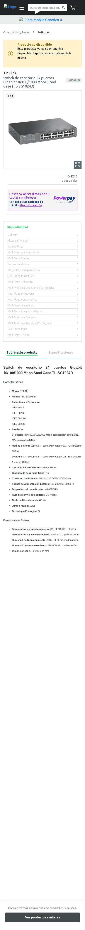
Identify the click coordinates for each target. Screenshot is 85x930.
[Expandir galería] (78, 165)
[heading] (22, 353)
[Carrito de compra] (73, 7)
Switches (43, 32)
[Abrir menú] (21, 7)
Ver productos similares (42, 917)
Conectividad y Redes (16, 32)
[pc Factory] (10, 7)
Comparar (74, 80)
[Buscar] (63, 8)
